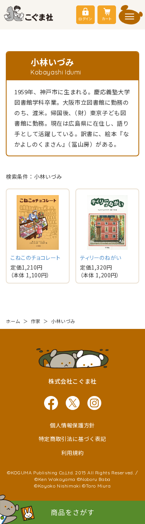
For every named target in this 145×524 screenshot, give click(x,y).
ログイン (85, 18)
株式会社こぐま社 (72, 381)
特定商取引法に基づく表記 (72, 439)
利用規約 (72, 453)
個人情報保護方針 (72, 425)
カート (107, 18)
